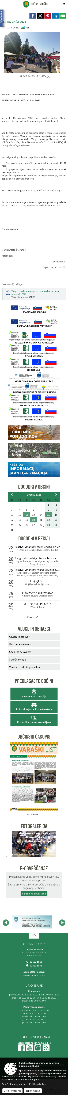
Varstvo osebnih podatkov (24, 667)
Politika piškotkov (37, 1084)
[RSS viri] (46, 1047)
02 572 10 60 (36, 961)
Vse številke (33, 814)
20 (33, 519)
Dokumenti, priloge (12, 284)
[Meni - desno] (64, 3)
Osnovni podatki (34, 944)
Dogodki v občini (34, 487)
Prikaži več (32, 617)
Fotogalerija (34, 826)
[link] (32, 16)
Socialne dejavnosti (20, 652)
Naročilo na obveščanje (34, 893)
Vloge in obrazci (34, 629)
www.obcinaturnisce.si (34, 975)
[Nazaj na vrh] (34, 936)
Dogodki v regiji (34, 538)
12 (26, 514)
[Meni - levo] (3, 3)
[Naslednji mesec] (56, 494)
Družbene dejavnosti (21, 644)
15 (48, 514)
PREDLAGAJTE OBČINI (34, 681)
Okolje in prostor (19, 636)
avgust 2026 (34, 494)
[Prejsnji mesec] (11, 494)
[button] (12, 845)
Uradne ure (34, 985)
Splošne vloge (17, 659)
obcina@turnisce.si (34, 971)
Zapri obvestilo (33, 1090)
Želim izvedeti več (12, 1090)
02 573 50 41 (36, 965)
